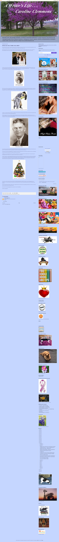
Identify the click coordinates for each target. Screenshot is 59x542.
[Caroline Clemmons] (41, 167)
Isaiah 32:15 (40, 46)
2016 (40, 439)
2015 (40, 440)
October (41, 445)
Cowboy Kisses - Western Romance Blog (43, 405)
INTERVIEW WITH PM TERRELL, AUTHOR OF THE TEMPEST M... (47, 449)
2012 (40, 469)
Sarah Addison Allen (44, 182)
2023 (40, 432)
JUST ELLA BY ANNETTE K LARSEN (44, 458)
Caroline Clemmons (41, 156)
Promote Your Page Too (41, 168)
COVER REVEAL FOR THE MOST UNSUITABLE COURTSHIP (47, 453)
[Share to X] (15, 193)
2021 (40, 434)
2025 (40, 430)
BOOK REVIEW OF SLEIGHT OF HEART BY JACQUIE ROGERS (47, 456)
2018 (40, 437)
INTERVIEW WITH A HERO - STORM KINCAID (45, 448)
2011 (40, 470)
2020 (40, 435)
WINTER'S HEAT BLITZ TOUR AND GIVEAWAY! (45, 450)
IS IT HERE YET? (42, 451)
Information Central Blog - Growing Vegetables (44, 406)
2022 (40, 433)
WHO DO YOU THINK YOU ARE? (44, 454)
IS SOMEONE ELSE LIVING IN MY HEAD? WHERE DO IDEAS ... (47, 452)
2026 (40, 429)
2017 (40, 438)
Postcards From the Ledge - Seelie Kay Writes (44, 410)
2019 (40, 436)
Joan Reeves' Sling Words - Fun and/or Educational (44, 407)
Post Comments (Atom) (7, 204)
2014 (40, 441)
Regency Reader (41, 411)
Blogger (42, 540)
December (41, 443)
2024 (40, 431)
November (41, 444)
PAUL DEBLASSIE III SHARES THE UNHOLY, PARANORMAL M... (47, 455)
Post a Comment (5, 201)
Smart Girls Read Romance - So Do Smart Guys (44, 412)
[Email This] (14, 193)
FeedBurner (49, 152)
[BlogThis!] (14, 193)
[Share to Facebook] (16, 193)
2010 (40, 471)
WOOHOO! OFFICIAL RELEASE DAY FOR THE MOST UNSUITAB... (48, 446)
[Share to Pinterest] (17, 193)
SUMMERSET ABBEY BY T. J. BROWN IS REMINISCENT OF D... (47, 447)
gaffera (38, 540)
